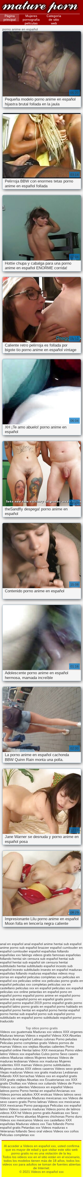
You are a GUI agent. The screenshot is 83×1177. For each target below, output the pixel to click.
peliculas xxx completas (29, 984)
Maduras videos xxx (30, 1124)
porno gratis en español (38, 1006)
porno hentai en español (30, 1010)
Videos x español (38, 1035)
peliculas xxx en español (33, 988)
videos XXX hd (10, 1113)
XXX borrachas (23, 1076)
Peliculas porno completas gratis (23, 1043)
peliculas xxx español (67, 988)
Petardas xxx (31, 1127)
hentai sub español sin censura (35, 962)
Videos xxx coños (66, 1131)
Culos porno (50, 1054)
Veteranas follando (13, 1131)
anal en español (11, 944)
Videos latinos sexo (67, 1094)
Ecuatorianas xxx (57, 1080)
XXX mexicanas (52, 1050)
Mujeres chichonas (51, 1116)
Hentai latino (31, 1050)
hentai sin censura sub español (35, 958)
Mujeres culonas (12, 1068)
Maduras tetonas (12, 1035)
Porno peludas (66, 1039)
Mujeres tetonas (46, 1057)
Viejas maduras (11, 1072)
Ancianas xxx (65, 1091)
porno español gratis (58, 1003)
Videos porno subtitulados (52, 1065)
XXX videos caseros (40, 1068)
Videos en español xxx (40, 7)
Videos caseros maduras (27, 1109)
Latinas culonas (43, 1039)
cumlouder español (26, 951)
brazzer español (50, 947)
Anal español (21, 1039)
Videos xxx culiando (41, 1083)
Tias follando (55, 1124)
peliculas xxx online (14, 992)
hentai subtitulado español (36, 966)
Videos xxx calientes (15, 1087)
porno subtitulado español (53, 1017)
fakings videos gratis (36, 955)
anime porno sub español (18, 947)
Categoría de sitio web (54, 19)
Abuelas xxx (35, 1080)
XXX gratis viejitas (13, 1080)
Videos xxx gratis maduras (43, 1072)
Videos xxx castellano (49, 1120)
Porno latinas (38, 1102)
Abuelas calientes (52, 1046)
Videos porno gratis (36, 1113)
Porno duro (73, 1116)
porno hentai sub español (18, 1014)
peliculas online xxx (32, 981)
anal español (33, 944)
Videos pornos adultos (16, 1094)
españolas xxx (10, 955)
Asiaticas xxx (60, 1113)
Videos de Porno (69, 1083)
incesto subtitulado (26, 970)
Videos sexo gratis (68, 1068)
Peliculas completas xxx (17, 1135)
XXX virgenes (73, 1032)
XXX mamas (23, 1065)
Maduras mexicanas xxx (49, 1098)
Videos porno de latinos (63, 1109)
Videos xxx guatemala (16, 1032)
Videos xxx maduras (43, 1061)
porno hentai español (64, 1010)
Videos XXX (59, 1035)
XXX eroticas (42, 1094)
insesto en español (54, 970)
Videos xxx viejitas (25, 1046)
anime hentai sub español (62, 944)
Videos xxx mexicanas (64, 1102)
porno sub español (51, 1014)
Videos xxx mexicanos (16, 1120)
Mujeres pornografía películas (31, 19)
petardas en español (44, 992)
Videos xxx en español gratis (56, 1076)
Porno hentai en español (38, 1091)
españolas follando (55, 951)
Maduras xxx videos (47, 1032)
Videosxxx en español (46, 1087)
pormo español (23, 995)
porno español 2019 (27, 1003)
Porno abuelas (25, 1116)
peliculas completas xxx (44, 977)
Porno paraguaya (37, 1105)
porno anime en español (53, 995)
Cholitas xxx (18, 1083)
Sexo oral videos (40, 1131)
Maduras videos (22, 1057)
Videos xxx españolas (24, 1054)
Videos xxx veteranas (15, 1098)
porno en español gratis (46, 999)
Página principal (9, 17)
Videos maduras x (54, 1127)
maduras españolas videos (48, 973)
